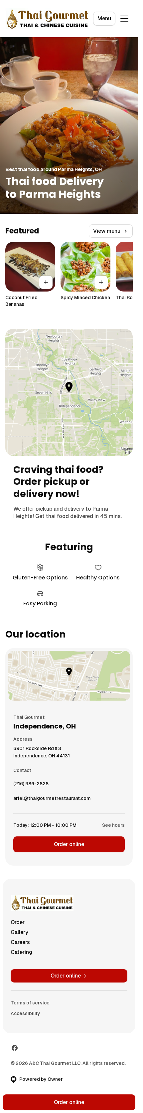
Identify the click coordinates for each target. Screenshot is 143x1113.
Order (18, 922)
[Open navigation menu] (124, 18)
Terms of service (30, 1003)
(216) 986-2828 (31, 785)
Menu (104, 18)
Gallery (19, 932)
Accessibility (25, 1013)
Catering (21, 952)
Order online (69, 844)
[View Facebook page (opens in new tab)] (15, 1048)
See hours (113, 825)
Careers (20, 942)
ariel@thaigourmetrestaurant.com (52, 800)
